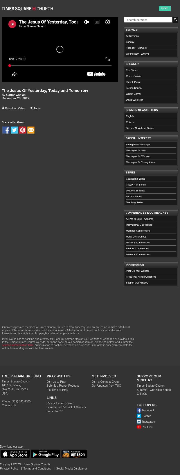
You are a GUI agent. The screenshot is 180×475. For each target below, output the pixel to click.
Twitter (146, 416)
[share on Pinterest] (22, 130)
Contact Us (9, 405)
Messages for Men (136, 150)
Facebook (148, 410)
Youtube (147, 427)
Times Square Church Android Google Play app (45, 454)
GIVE (164, 8)
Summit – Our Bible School (154, 389)
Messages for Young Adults (140, 162)
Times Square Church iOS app (15, 454)
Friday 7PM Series (136, 184)
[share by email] (30, 130)
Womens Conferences (138, 254)
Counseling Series (135, 178)
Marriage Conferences (138, 230)
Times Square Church (150, 385)
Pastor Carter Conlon (60, 403)
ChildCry (142, 393)
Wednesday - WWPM (137, 53)
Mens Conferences (136, 236)
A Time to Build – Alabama (139, 219)
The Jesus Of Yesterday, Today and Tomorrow (45, 90)
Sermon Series (134, 196)
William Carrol (133, 94)
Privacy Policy (9, 468)
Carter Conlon (133, 76)
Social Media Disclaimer (71, 468)
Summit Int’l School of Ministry (66, 407)
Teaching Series (134, 202)
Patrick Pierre (133, 82)
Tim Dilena (131, 70)
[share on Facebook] (5, 130)
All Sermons (132, 36)
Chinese (130, 122)
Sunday (130, 42)
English (130, 116)
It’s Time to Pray (57, 389)
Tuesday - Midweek (136, 47)
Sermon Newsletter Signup (140, 128)
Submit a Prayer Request (63, 385)
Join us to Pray (56, 381)
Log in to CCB (56, 411)
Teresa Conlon (134, 88)
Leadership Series (135, 190)
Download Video (15, 108)
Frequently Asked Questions (141, 276)
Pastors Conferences (137, 248)
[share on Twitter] (14, 130)
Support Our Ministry (137, 282)
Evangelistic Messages (138, 144)
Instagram (148, 421)
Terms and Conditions (37, 468)
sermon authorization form (17, 345)
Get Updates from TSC (106, 385)
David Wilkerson (134, 99)
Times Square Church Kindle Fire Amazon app (74, 454)
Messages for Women (137, 156)
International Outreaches (139, 224)
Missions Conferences (138, 242)
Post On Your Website (137, 271)
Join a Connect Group (105, 381)
